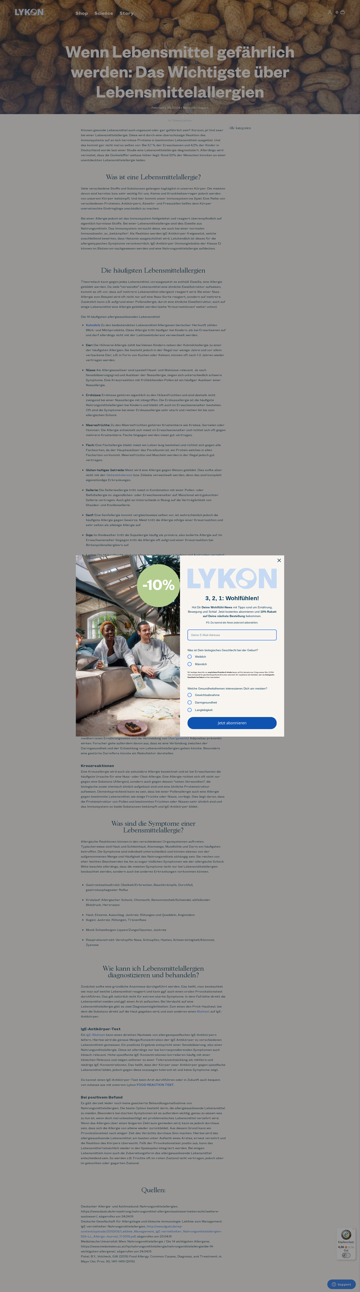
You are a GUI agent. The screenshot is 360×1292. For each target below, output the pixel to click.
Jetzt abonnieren (232, 722)
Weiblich (200, 656)
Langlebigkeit (203, 710)
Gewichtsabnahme (207, 695)
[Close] (279, 560)
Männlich (201, 664)
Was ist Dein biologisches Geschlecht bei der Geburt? (223, 650)
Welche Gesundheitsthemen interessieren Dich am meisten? (227, 688)
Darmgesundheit (206, 702)
